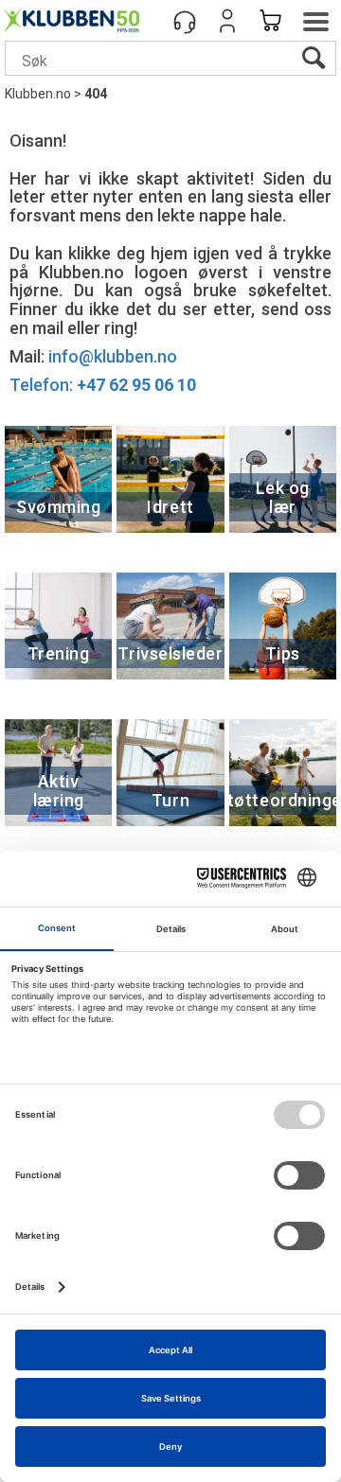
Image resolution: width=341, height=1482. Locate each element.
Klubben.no (38, 93)
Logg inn (227, 21)
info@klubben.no (112, 356)
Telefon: (102, 385)
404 (95, 93)
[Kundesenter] (184, 21)
